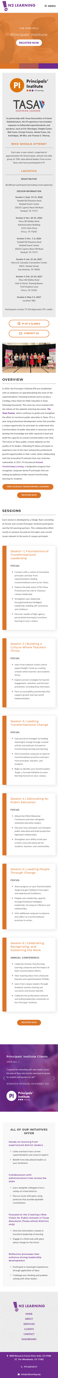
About (29, 1319)
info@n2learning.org (30, 1374)
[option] (29, 1078)
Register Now (29, 42)
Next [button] (54, 1078)
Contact (29, 1334)
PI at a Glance (30, 324)
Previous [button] (4, 1078)
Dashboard (29, 1339)
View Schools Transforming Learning (28, 487)
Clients (29, 1329)
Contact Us (31, 333)
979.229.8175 (30, 1366)
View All (12, 1061)
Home (29, 1314)
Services (29, 1324)
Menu (52, 6)
